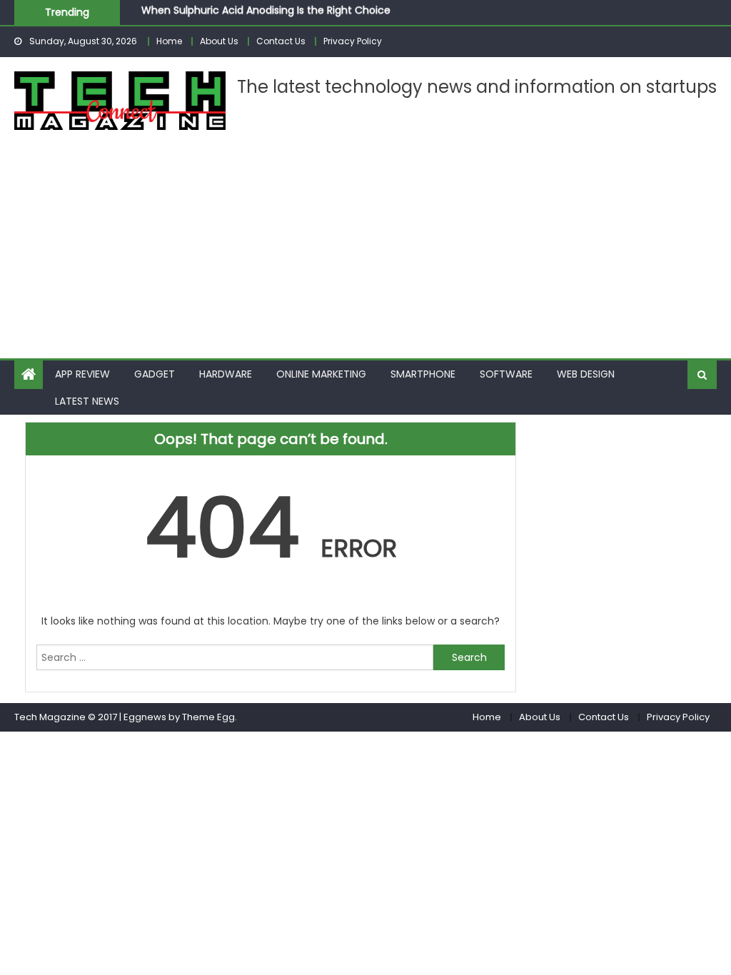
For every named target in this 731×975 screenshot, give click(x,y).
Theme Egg (208, 717)
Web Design (586, 374)
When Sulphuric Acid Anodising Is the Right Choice (265, 8)
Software (506, 374)
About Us (219, 41)
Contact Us (281, 41)
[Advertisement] (365, 251)
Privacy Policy (352, 41)
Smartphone (422, 374)
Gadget (154, 374)
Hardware (225, 374)
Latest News (87, 401)
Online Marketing (321, 374)
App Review (82, 374)
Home (169, 41)
